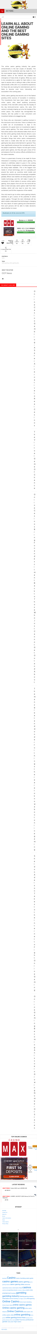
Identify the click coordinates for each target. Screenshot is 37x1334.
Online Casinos (5, 1221)
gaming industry (29, 1296)
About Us (4, 1214)
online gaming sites (14, 263)
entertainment (6, 1293)
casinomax (27, 1284)
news (3, 258)
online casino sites (8, 1315)
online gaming (5, 263)
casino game (29, 1278)
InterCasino (5, 1298)
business (4, 1278)
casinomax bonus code (8, 1287)
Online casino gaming (13, 1308)
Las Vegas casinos (22, 1298)
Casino (11, 1277)
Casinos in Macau (22, 1290)
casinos (26, 1287)
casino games (10, 1281)
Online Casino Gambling (25, 1302)
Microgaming (30, 1298)
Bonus (3, 1216)
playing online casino (10, 1319)
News (3, 1219)
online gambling (22, 1314)
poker (17, 1320)
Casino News (18, 1287)
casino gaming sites (17, 1284)
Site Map (4, 1210)
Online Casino (10, 1301)
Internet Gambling (13, 1298)
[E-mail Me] (3, 279)
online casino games (22, 1305)
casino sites (29, 1290)
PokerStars (22, 1319)
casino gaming (23, 1282)
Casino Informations (6, 1218)
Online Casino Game (7, 1305)
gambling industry (10, 1296)
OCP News (7, 273)
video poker (10, 1321)
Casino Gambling (21, 1278)
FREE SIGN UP (26, 222)
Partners (4, 1329)
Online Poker (21, 1317)
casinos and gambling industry (10, 1290)
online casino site (28, 1311)
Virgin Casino (17, 1321)
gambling (21, 1292)
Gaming (22, 1296)
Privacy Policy (5, 1223)
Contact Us (4, 1212)
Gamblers (13, 1293)
